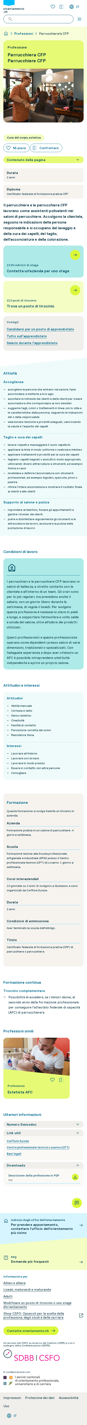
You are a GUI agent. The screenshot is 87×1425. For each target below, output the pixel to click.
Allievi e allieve (14, 1283)
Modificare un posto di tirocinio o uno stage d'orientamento (37, 1305)
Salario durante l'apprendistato (32, 343)
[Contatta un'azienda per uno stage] (43, 261)
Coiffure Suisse (18, 1141)
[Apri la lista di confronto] (61, 7)
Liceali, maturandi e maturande (27, 1290)
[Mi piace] (52, 1080)
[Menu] (79, 19)
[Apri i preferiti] (53, 7)
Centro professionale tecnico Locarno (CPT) (38, 1147)
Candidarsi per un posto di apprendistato (40, 329)
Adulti (7, 1296)
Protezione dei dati (39, 1398)
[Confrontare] (61, 1080)
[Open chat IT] (77, 1203)
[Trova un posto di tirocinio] (43, 297)
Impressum (12, 1398)
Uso (6, 1406)
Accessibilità (69, 1398)
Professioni (23, 33)
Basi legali (14, 1154)
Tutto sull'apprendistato (27, 336)
